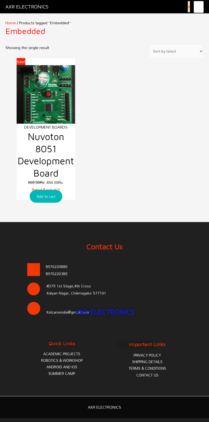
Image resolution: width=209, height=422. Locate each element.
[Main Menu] (199, 7)
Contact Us (105, 246)
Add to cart (46, 196)
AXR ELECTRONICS (26, 7)
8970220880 (56, 266)
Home (10, 22)
